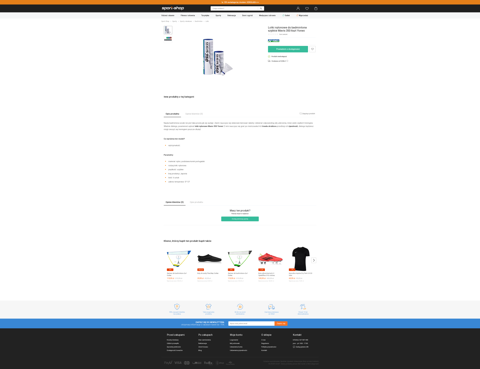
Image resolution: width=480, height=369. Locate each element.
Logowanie (234, 340)
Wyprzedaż (303, 15)
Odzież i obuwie (167, 15)
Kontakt (264, 350)
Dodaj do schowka (312, 49)
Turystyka (205, 15)
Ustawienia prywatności (238, 350)
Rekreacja (232, 15)
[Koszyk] (316, 8)
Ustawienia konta (236, 347)
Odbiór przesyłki (173, 343)
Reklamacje (202, 343)
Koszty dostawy (172, 340)
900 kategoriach (313, 364)
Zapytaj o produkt (308, 114)
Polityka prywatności (268, 347)
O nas (263, 340)
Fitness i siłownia (188, 15)
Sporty (218, 15)
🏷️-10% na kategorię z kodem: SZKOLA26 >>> (240, 2)
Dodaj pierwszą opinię (240, 219)
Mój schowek (235, 343)
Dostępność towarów (175, 350)
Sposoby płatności (174, 347)
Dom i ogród (247, 15)
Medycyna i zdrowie (267, 15)
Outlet (287, 15)
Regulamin (265, 343)
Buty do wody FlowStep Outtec (207, 273)
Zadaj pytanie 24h (301, 347)
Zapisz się (281, 323)
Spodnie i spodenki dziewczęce (291, 361)
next (313, 260)
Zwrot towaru (203, 347)
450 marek (301, 364)
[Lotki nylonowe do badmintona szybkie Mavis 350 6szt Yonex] (218, 57)
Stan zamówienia (204, 340)
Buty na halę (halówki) (311, 361)
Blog (200, 350)
